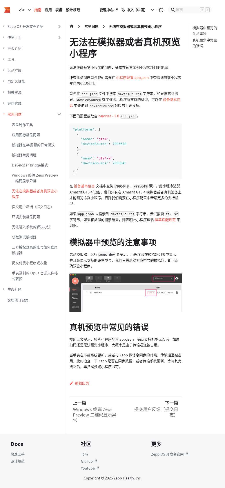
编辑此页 (82, 383)
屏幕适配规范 (165, 219)
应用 (48, 9)
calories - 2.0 (108, 116)
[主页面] (71, 28)
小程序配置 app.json (132, 77)
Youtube (88, 468)
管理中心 (107, 9)
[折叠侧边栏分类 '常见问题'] (59, 114)
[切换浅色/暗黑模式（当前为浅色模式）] (160, 9)
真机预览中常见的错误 (204, 43)
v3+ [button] (22, 9)
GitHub (87, 461)
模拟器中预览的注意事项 (204, 30)
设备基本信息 (84, 186)
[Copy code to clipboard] (176, 128)
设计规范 (73, 9)
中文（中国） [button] (137, 9)
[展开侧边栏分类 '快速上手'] (59, 37)
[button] (34, 48)
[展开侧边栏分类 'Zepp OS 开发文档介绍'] (59, 26)
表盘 (58, 9)
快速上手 (18, 454)
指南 (37, 9)
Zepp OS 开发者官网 (167, 454)
